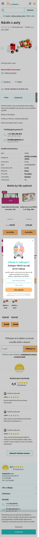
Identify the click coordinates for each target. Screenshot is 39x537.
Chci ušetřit (19, 290)
